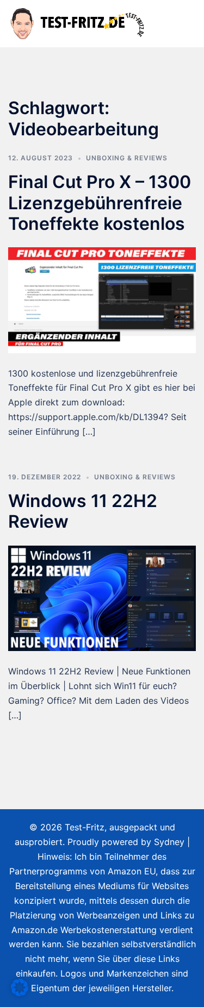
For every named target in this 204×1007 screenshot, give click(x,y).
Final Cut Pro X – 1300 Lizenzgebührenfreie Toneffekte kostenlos (99, 202)
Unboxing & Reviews (127, 158)
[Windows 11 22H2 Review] (102, 597)
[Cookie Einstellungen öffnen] (19, 992)
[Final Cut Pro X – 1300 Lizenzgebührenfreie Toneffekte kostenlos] (102, 299)
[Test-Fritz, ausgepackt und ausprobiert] (78, 22)
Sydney (169, 841)
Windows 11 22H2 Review (82, 511)
